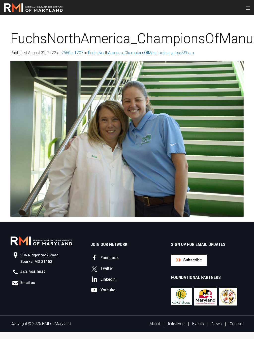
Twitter (106, 268)
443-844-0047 (33, 272)
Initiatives (176, 323)
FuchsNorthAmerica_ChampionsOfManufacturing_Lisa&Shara (141, 52)
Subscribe (192, 260)
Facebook (109, 257)
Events (198, 323)
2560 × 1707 (72, 52)
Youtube (107, 290)
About (155, 323)
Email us (27, 282)
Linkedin (108, 279)
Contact (237, 323)
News (217, 323)
